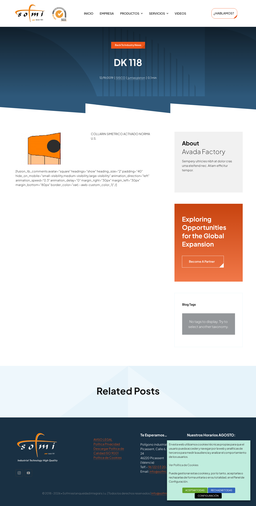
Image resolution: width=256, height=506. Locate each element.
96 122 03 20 (157, 467)
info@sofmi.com (162, 471)
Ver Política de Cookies (183, 465)
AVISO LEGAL (103, 439)
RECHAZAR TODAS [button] (221, 490)
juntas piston (136, 77)
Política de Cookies (108, 457)
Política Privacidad (107, 444)
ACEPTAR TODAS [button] (194, 490)
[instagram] (19, 473)
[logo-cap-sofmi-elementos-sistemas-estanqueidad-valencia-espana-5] (41, 6)
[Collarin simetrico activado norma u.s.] (43, 134)
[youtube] (28, 473)
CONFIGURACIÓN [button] (208, 495)
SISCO (120, 77)
